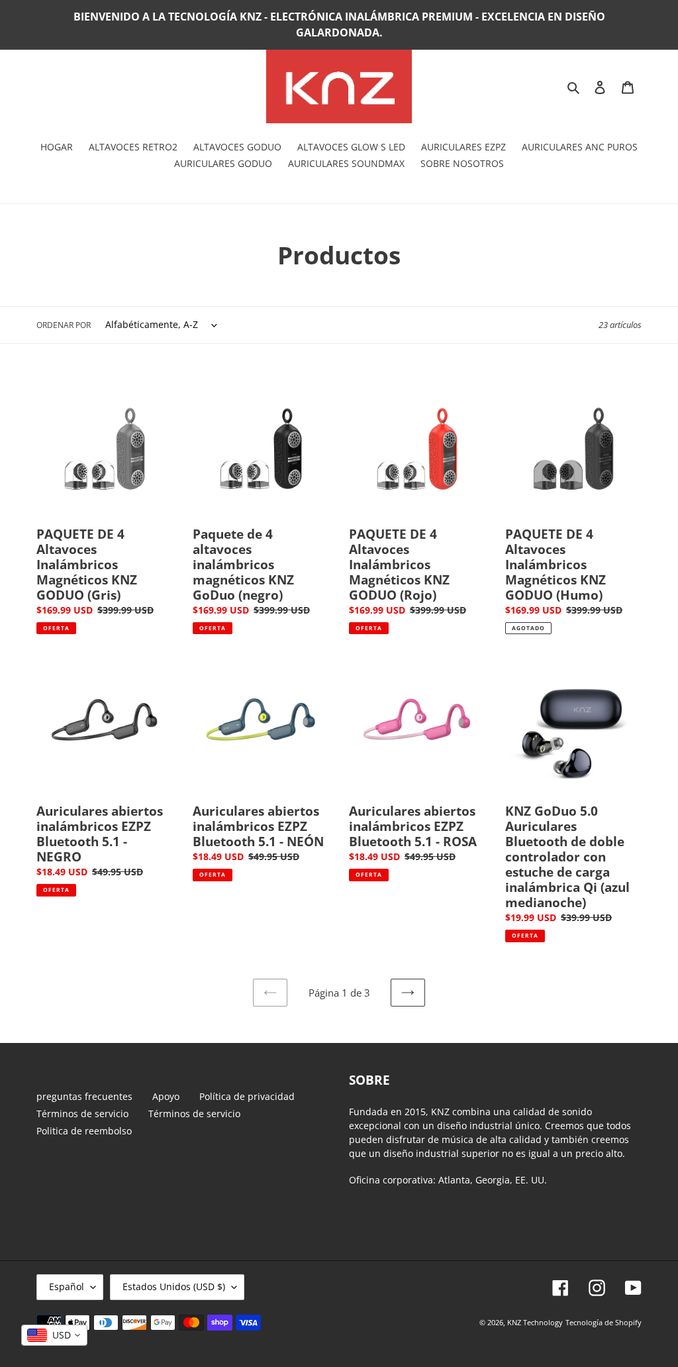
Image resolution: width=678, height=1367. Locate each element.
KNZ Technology (535, 1322)
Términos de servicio (82, 1113)
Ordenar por (63, 325)
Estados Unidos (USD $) (173, 1286)
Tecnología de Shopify (603, 1322)
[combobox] (54, 1335)
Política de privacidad (247, 1096)
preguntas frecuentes (84, 1096)
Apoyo (165, 1096)
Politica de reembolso (84, 1130)
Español (66, 1286)
